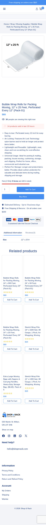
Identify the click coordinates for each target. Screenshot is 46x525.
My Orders (6, 491)
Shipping (5, 495)
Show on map (7, 430)
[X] (25, 435)
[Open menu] (4, 9)
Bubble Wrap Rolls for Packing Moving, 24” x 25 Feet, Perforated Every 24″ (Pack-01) (12, 332)
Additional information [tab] (13, 233)
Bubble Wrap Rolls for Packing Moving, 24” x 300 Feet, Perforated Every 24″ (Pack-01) (12, 283)
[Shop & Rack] (18, 9)
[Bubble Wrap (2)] (23, 56)
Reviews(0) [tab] (30, 233)
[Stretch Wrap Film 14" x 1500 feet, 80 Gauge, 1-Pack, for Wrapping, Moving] (34, 315)
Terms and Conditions (11, 475)
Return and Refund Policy (12, 479)
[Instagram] (9, 435)
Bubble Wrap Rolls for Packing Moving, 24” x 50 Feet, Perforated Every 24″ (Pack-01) (33, 283)
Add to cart (30, 189)
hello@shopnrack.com (17, 449)
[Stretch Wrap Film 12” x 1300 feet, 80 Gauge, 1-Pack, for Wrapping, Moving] (34, 364)
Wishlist (5, 499)
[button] (12, 299)
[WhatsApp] (20, 435)
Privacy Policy (7, 471)
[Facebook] (3, 435)
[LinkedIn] (14, 435)
